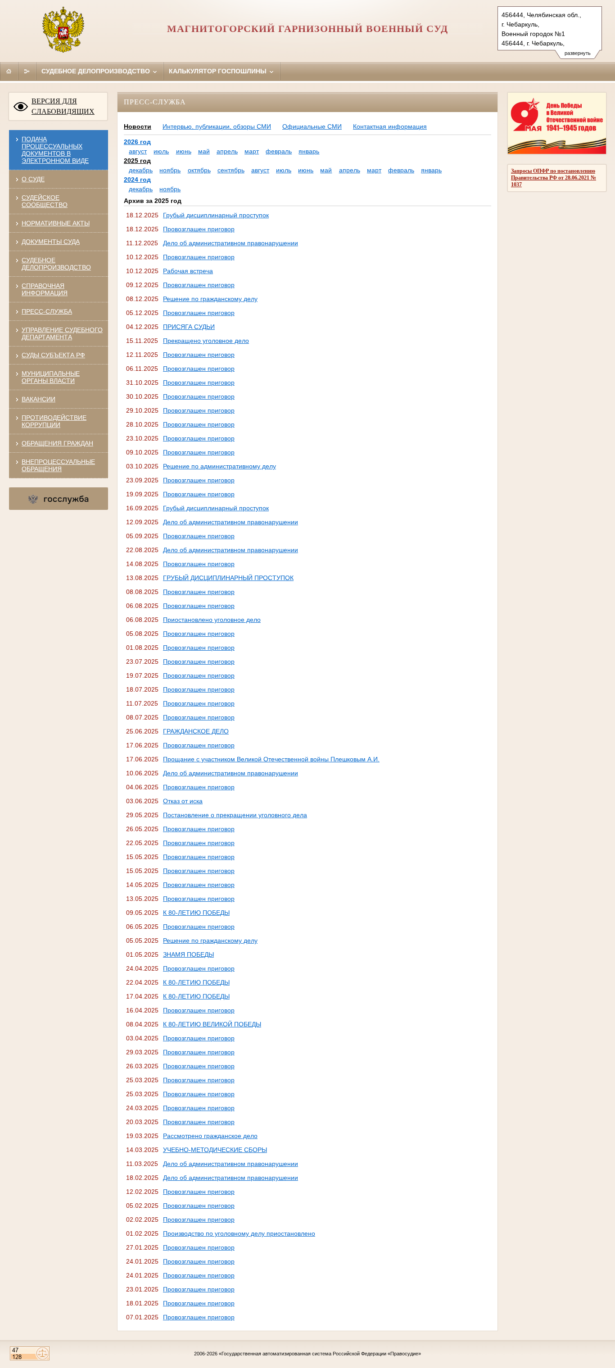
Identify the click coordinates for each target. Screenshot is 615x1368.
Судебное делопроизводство (96, 71)
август (138, 151)
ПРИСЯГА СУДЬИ (189, 326)
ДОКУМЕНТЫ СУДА (51, 241)
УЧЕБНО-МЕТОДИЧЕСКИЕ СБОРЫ (215, 1149)
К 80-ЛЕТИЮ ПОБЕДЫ (196, 912)
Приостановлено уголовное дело (212, 619)
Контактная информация (390, 126)
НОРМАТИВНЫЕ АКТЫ (56, 223)
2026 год (137, 141)
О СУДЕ (33, 179)
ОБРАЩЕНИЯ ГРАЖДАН (57, 443)
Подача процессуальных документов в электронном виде (55, 149)
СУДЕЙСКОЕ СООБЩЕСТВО (45, 201)
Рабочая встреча (188, 270)
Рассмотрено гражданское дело (210, 1135)
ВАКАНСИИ (38, 399)
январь (308, 151)
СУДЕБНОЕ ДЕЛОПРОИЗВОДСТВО (56, 263)
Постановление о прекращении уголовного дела (235, 815)
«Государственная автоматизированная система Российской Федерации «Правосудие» (320, 1353)
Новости (137, 126)
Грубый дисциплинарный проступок (216, 215)
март (251, 151)
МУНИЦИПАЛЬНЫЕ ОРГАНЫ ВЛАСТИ (51, 377)
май (204, 151)
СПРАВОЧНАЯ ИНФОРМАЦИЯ (45, 289)
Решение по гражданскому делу (210, 298)
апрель (227, 151)
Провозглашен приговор (199, 229)
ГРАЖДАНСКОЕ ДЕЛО (196, 731)
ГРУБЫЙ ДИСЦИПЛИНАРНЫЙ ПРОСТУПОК (228, 577)
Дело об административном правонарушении (230, 243)
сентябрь (230, 170)
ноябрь (170, 170)
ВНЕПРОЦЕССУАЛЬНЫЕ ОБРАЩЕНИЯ (58, 465)
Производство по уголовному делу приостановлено (239, 1233)
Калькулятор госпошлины (218, 71)
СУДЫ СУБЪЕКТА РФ (53, 355)
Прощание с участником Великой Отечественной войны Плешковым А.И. (271, 759)
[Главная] (9, 71)
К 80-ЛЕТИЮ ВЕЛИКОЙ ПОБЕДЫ (212, 1024)
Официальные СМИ (312, 126)
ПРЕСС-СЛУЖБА (47, 311)
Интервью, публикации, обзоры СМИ (217, 126)
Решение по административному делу (219, 466)
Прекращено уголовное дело (206, 340)
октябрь (199, 170)
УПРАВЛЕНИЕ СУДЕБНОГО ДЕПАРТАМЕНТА (62, 333)
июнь (183, 151)
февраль (279, 151)
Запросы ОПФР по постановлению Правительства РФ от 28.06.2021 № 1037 (553, 178)
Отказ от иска (183, 801)
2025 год (137, 160)
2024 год (137, 179)
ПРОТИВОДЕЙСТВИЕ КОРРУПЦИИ (54, 421)
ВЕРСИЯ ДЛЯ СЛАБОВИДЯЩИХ (63, 106)
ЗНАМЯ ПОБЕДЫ (188, 954)
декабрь (141, 170)
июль (161, 151)
